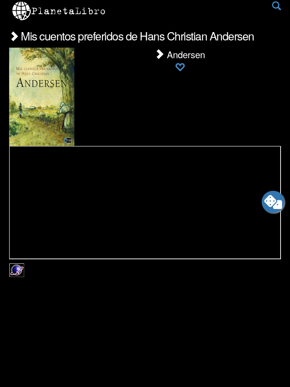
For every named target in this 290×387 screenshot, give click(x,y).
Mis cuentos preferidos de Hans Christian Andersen (136, 36)
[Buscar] (276, 7)
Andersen (184, 54)
